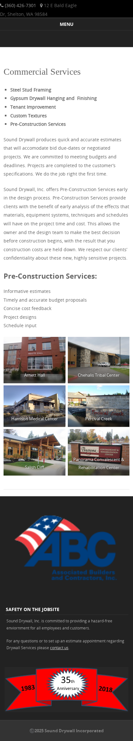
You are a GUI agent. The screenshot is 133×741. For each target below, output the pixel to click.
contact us (59, 647)
